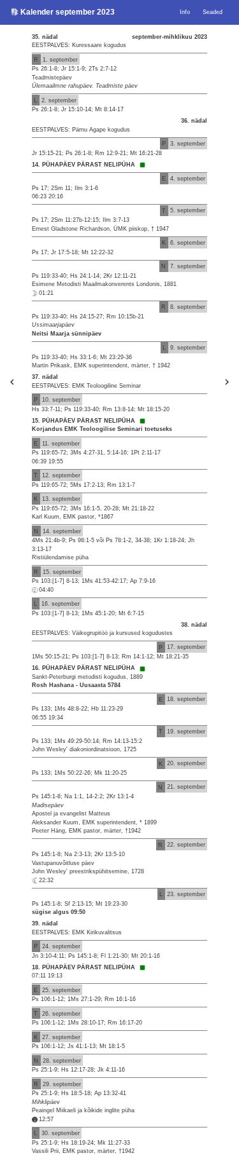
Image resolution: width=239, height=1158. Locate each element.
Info (185, 12)
